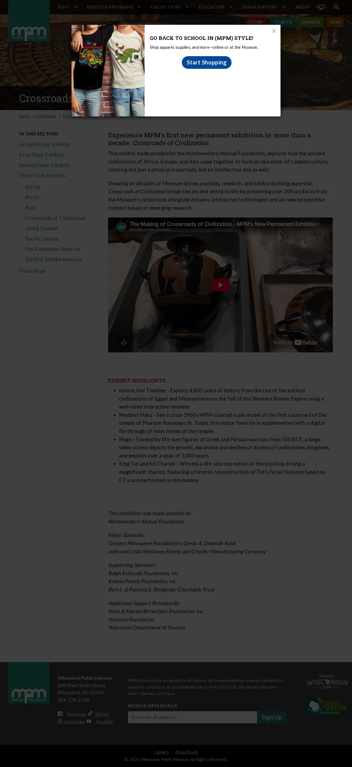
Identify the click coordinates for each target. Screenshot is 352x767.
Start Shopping (207, 62)
